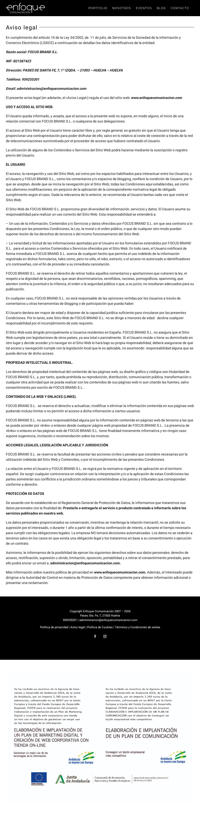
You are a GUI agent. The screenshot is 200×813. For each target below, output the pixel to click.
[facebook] (95, 636)
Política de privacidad (54, 627)
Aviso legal (77, 627)
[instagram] (105, 636)
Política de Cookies (100, 627)
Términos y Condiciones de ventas (137, 627)
